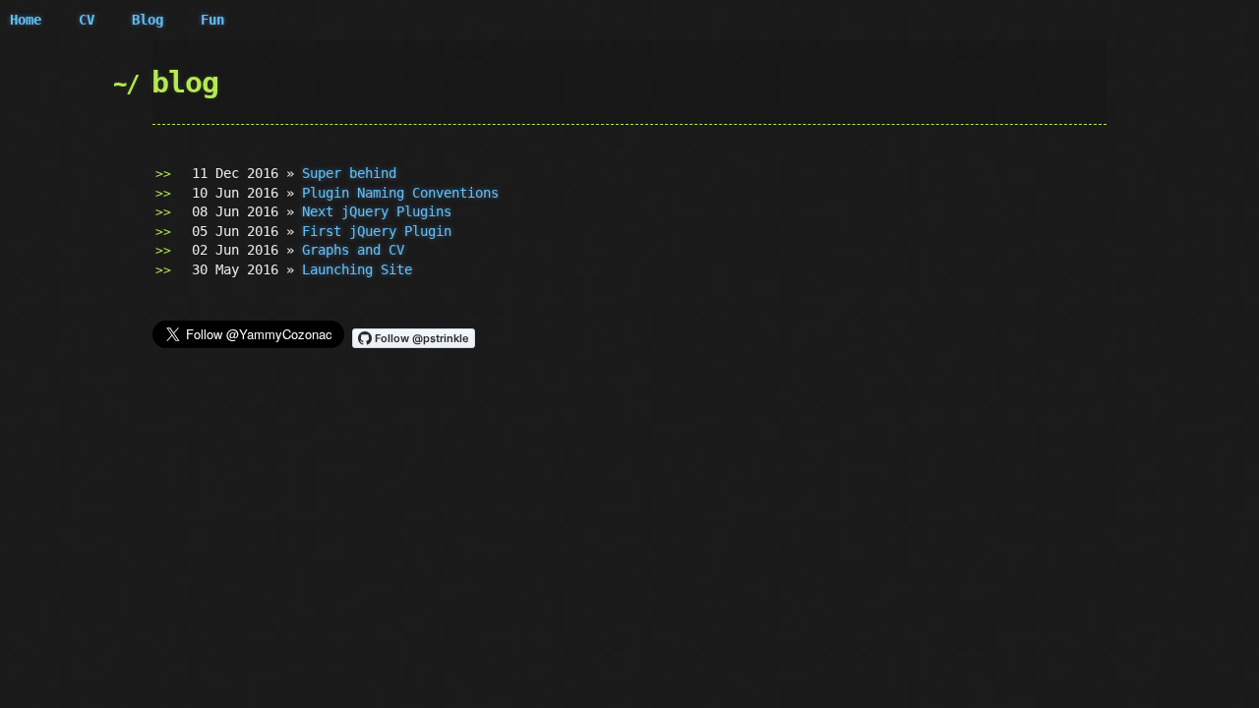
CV (86, 20)
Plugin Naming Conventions (400, 193)
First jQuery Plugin (376, 231)
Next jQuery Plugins (376, 211)
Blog (147, 20)
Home (25, 20)
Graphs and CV (353, 250)
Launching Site (357, 269)
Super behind (349, 173)
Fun (212, 20)
